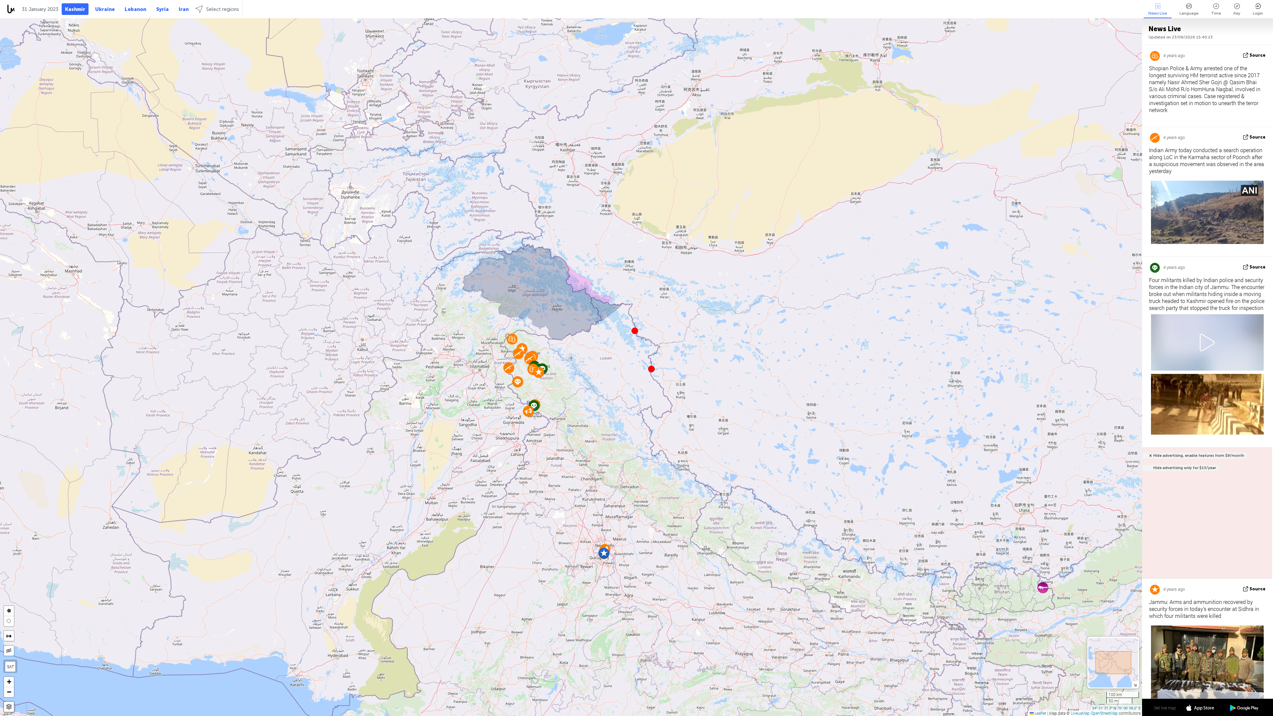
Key (1237, 13)
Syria (162, 9)
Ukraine (105, 9)
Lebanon (135, 9)
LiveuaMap (1080, 713)
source (1257, 55)
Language (1189, 13)
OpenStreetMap (1104, 713)
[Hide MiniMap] (1135, 684)
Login (1258, 13)
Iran (184, 9)
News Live (1157, 13)
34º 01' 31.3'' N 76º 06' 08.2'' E (1116, 707)
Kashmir (75, 9)
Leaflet (1040, 713)
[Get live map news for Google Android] (1244, 708)
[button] (651, 369)
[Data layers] (9, 707)
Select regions (222, 9)
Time (1216, 13)
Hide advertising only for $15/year (1184, 468)
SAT (10, 666)
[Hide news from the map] (9, 651)
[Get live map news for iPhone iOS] (1201, 708)
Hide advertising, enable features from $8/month (1198, 455)
